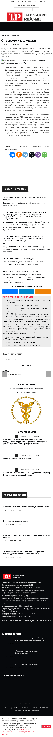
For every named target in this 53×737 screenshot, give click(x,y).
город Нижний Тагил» (26, 392)
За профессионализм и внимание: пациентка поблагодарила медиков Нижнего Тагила (23, 553)
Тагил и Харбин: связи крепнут (17, 458)
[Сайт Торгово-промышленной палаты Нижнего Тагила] (26, 410)
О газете (42, 2)
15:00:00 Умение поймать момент (21, 342)
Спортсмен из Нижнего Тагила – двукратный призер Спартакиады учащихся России (26, 474)
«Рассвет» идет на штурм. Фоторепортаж (26, 652)
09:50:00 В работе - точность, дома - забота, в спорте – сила (26, 301)
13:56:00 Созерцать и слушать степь (22, 305)
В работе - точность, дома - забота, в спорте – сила (26, 507)
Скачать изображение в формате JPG (23, 61)
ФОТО (6, 371)
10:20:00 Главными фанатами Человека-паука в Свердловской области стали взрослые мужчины (26, 320)
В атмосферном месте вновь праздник (25, 198)
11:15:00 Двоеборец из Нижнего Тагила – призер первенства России (26, 309)
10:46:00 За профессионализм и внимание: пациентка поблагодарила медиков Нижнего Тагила (26, 315)
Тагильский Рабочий (30, 710)
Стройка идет (28, 258)
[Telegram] (30, 9)
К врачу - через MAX (31, 271)
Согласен (46, 726)
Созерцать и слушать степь (15, 521)
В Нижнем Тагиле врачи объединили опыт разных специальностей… (31, 639)
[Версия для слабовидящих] (19, 9)
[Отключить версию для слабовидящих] (23, 9)
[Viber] (38, 155)
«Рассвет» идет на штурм (26, 664)
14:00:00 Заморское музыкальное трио (23, 345)
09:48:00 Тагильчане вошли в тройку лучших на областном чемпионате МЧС (26, 333)
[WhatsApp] (44, 155)
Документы (32, 5)
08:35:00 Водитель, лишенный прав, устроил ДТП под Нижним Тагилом (26, 338)
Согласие (24, 730)
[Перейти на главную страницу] (26, 17)
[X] (32, 155)
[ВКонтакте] (27, 9)
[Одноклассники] (34, 9)
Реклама (32, 2)
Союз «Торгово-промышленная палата (26, 389)
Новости (22, 2)
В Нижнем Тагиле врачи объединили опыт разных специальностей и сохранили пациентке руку (23, 238)
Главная (11, 2)
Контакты (20, 5)
